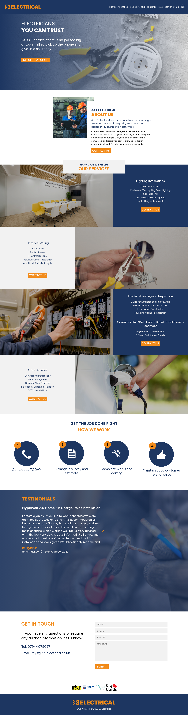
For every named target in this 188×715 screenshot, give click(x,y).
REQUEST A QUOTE (35, 59)
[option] (61, 556)
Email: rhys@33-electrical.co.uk (45, 653)
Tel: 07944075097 (35, 646)
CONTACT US (101, 150)
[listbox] (61, 557)
